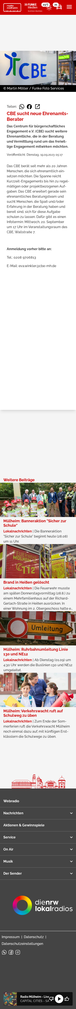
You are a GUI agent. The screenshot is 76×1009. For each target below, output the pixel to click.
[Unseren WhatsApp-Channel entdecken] (4, 952)
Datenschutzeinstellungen (22, 944)
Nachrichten (13, 813)
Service (9, 837)
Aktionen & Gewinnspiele (24, 825)
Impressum (11, 937)
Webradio (11, 801)
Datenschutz (34, 937)
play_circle (59, 999)
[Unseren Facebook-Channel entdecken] (11, 952)
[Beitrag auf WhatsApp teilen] (21, 106)
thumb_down (51, 998)
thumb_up (66, 998)
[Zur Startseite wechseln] (12, 8)
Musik (8, 861)
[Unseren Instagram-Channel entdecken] (17, 952)
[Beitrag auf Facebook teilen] (29, 106)
